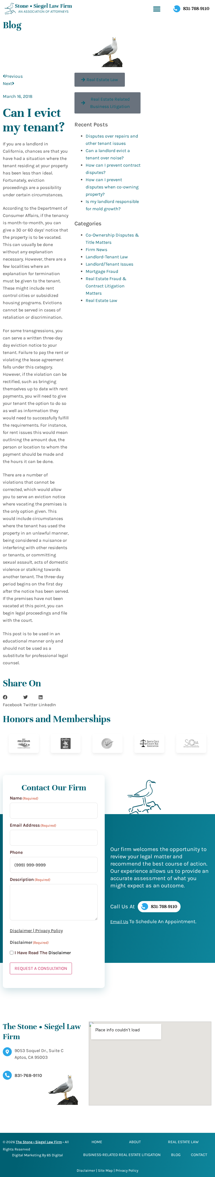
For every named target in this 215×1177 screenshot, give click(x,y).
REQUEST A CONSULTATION (41, 968)
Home (97, 1142)
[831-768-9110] (7, 1075)
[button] (157, 9)
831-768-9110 (28, 1075)
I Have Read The (43, 952)
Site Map (105, 1170)
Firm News (96, 249)
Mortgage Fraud (102, 271)
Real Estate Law (101, 300)
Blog (176, 1154)
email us (119, 921)
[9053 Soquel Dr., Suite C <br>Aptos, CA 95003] (7, 1051)
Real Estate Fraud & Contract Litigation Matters (106, 286)
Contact (199, 1154)
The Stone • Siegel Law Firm (39, 1142)
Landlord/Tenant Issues (109, 264)
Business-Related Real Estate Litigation (122, 1154)
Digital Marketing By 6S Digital (37, 1155)
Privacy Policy (49, 930)
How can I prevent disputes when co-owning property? (112, 187)
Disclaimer (21, 930)
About (135, 1142)
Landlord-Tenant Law (107, 256)
